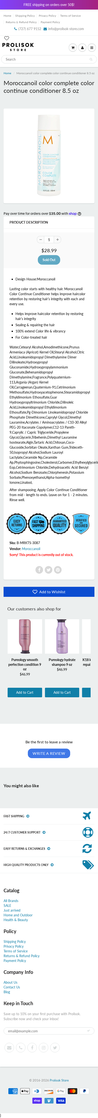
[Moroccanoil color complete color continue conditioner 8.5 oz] (49, 155)
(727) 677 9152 (29, 29)
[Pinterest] (58, 570)
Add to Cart (24, 692)
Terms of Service (70, 15)
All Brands (11, 901)
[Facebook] (39, 570)
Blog (7, 992)
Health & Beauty (16, 920)
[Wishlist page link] (6, 38)
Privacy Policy (47, 15)
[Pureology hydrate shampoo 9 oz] (62, 636)
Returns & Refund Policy (21, 22)
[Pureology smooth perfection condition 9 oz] (25, 636)
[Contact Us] (20, 1047)
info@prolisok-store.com (66, 29)
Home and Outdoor (18, 915)
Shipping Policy (25, 15)
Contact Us (12, 987)
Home (7, 15)
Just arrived (12, 910)
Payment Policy (50, 22)
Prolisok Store (59, 1080)
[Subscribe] (88, 1030)
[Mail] (9, 1047)
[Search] (91, 59)
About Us (10, 982)
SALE (7, 905)
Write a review (49, 753)
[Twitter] (48, 570)
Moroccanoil (31, 549)
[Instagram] (43, 1047)
